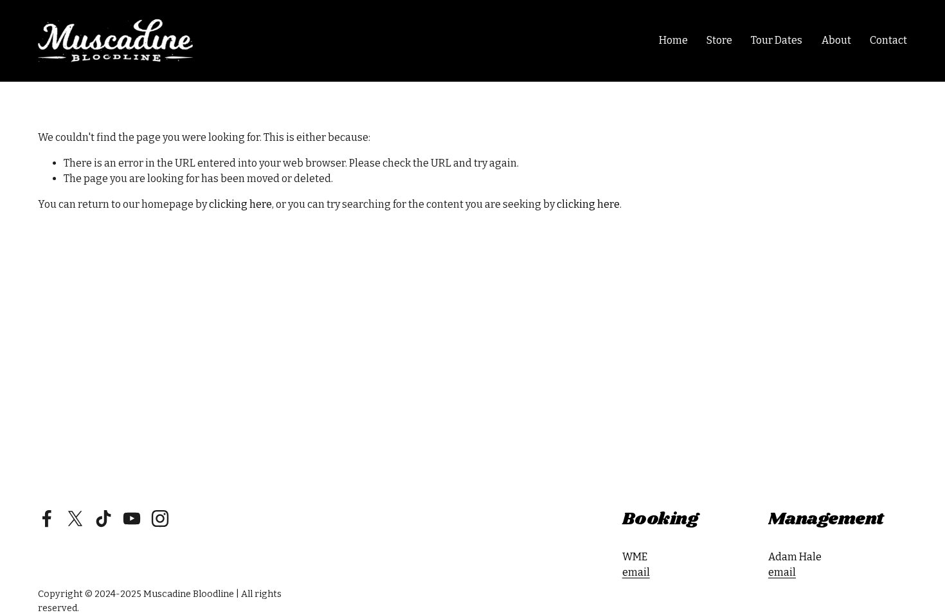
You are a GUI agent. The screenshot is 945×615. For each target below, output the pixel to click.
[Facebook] (47, 518)
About (836, 40)
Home (673, 40)
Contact (888, 40)
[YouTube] (132, 518)
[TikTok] (103, 518)
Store (719, 40)
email (636, 572)
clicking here (240, 204)
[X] (75, 518)
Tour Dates (776, 40)
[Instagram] (160, 518)
